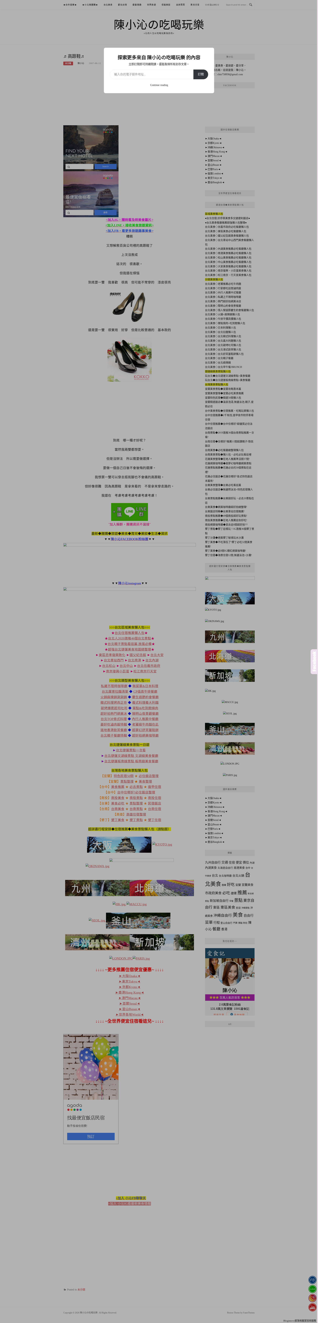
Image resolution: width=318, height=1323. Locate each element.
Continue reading (159, 85)
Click (314, 661)
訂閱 (201, 74)
